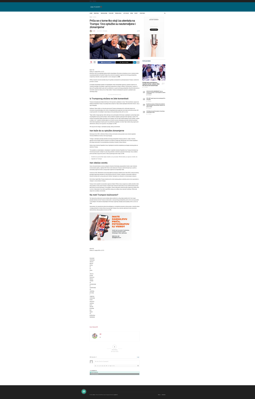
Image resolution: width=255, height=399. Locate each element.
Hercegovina (104, 13)
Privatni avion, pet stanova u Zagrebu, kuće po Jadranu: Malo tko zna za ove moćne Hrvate (150, 84)
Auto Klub (126, 13)
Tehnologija (118, 13)
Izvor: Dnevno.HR (94, 327)
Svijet (136, 13)
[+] (114, 365)
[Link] (110, 366)
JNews (94, 394)
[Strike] (101, 366)
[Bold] (95, 366)
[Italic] (97, 366)
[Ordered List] (103, 366)
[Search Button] (164, 13)
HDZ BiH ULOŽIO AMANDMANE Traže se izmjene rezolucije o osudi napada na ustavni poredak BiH (155, 92)
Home (91, 13)
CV (94, 30)
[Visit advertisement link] (153, 37)
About (91, 1)
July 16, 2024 (99, 30)
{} (111, 365)
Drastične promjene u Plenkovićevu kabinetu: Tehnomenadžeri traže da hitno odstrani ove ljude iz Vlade (155, 105)
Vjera (131, 13)
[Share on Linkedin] (134, 62)
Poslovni (111, 13)
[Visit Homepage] (96, 7)
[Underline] (99, 366)
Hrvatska (96, 13)
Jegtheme (116, 394)
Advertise (94, 1)
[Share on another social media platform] (138, 62)
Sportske (142, 13)
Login (138, 357)
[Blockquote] (106, 366)
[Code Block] (108, 366)
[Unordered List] (105, 366)
